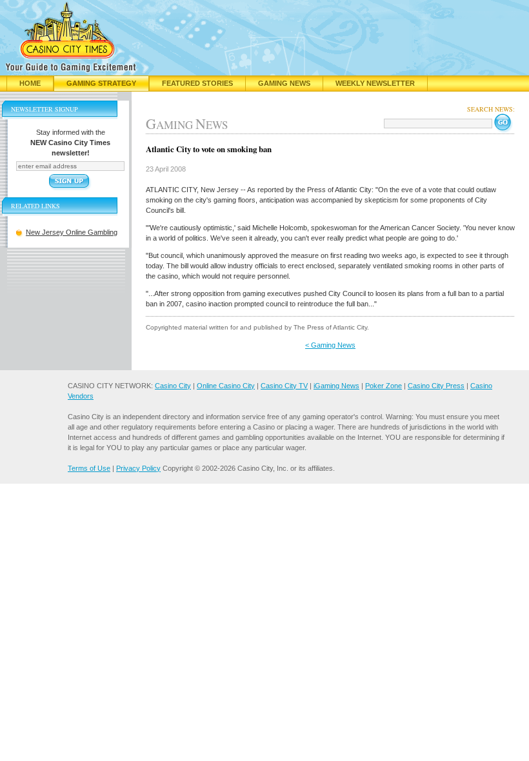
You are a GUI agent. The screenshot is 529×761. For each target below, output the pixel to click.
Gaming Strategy (101, 83)
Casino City (173, 386)
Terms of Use (89, 468)
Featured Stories (197, 83)
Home (30, 83)
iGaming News (336, 386)
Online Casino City (226, 386)
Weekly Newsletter (375, 83)
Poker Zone (383, 386)
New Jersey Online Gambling (71, 232)
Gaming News (284, 83)
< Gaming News (330, 345)
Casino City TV (284, 386)
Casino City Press (436, 386)
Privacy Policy (138, 468)
